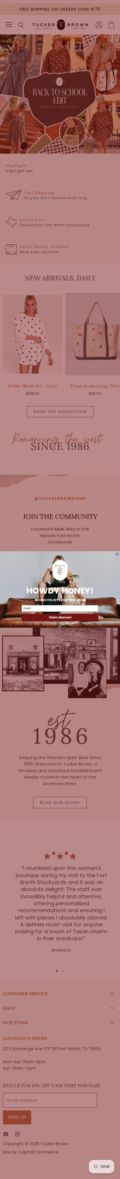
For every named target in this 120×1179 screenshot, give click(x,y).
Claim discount (60, 618)
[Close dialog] (117, 554)
